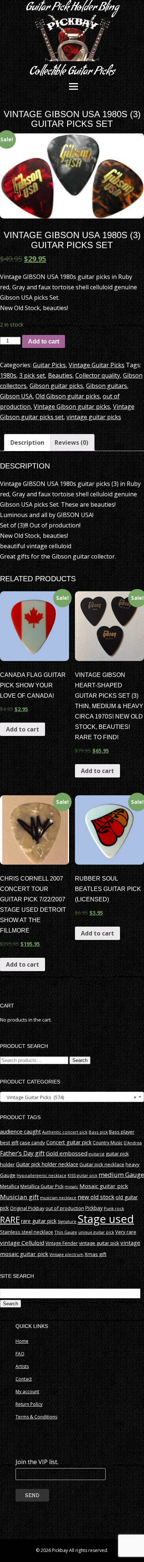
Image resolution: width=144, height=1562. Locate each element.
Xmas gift (95, 1254)
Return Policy (29, 1404)
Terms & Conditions (36, 1417)
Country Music (108, 1143)
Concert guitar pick (69, 1142)
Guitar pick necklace (101, 1164)
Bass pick (98, 1132)
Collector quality (97, 375)
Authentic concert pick (65, 1132)
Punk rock (114, 1208)
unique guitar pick (96, 1232)
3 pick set (32, 375)
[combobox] (72, 1097)
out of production (64, 1208)
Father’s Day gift (22, 1153)
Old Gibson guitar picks (67, 396)
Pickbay (94, 1208)
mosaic (71, 1186)
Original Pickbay (27, 1208)
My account (27, 1391)
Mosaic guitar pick (103, 1186)
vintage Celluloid (22, 1242)
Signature (67, 1221)
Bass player (121, 1131)
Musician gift (19, 1197)
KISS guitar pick (82, 1175)
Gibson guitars (106, 386)
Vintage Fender (61, 1243)
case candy (32, 1142)
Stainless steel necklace (26, 1232)
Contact (24, 1379)
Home (22, 1341)
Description (27, 442)
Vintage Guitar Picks (96, 365)
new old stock (96, 1197)
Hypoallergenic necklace (41, 1175)
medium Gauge (121, 1174)
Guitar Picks (49, 365)
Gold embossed (67, 1153)
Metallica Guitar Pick (42, 1186)
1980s (8, 375)
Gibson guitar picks (56, 386)
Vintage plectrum (66, 1254)
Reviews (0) (71, 442)
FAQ (20, 1354)
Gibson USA (16, 396)
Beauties (60, 375)
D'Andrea (133, 1142)
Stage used (106, 1218)
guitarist (96, 1154)
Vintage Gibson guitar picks (72, 406)
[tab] (27, 442)
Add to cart (43, 341)
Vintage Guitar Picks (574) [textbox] (69, 1097)
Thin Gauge (65, 1232)
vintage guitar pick (99, 1243)
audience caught (20, 1131)
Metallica (9, 1186)
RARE (10, 1220)
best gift (9, 1142)
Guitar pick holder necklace (47, 1164)
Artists (22, 1366)
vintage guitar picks (93, 417)
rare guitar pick (38, 1220)
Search (80, 1060)
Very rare (125, 1232)
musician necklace (58, 1197)
